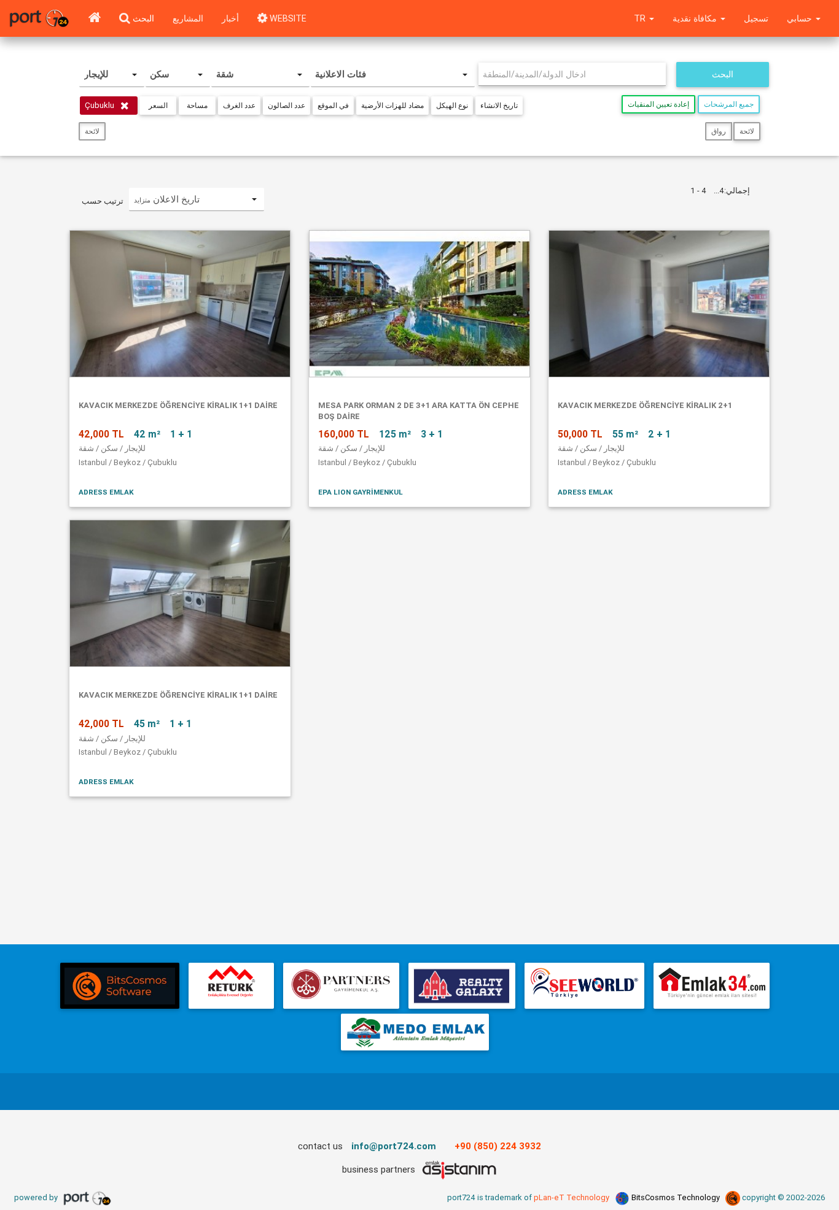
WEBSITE (286, 18)
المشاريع (188, 18)
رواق (718, 131)
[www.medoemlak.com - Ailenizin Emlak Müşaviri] (415, 1032)
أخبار (230, 18)
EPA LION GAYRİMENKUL (360, 491)
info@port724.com (393, 1146)
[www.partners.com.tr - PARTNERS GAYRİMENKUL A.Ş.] (341, 986)
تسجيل (756, 18)
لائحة (92, 131)
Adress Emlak (106, 491)
